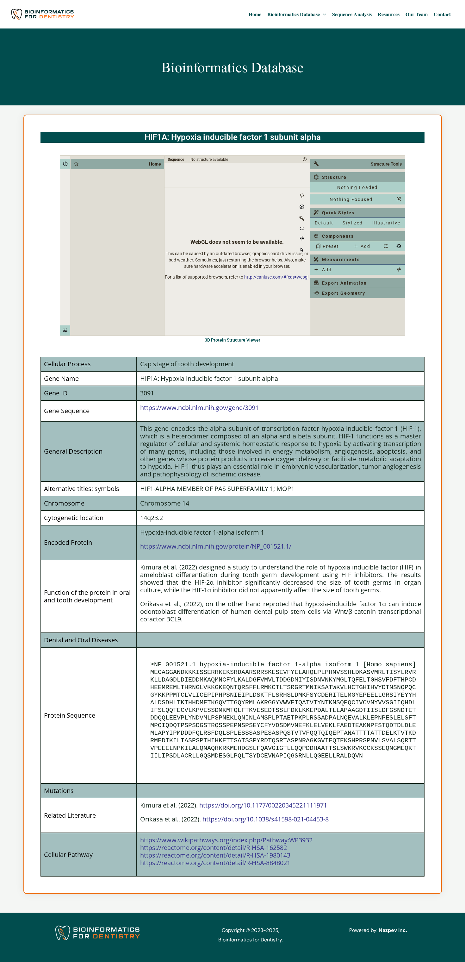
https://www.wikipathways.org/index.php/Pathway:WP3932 (226, 840)
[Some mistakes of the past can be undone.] (398, 246)
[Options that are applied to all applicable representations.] (385, 246)
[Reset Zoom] (302, 196)
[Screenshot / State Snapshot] (302, 207)
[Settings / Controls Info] (302, 239)
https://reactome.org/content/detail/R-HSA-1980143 (215, 855)
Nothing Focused (351, 199)
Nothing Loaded (357, 187)
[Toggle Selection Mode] (302, 250)
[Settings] (65, 330)
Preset (331, 246)
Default (324, 222)
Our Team (417, 14)
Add (365, 246)
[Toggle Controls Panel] (302, 218)
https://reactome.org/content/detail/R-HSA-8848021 (215, 862)
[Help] (65, 164)
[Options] (398, 270)
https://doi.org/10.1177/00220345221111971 (263, 805)
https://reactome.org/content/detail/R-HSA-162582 (213, 847)
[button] (323, 14)
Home (255, 14)
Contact (442, 14)
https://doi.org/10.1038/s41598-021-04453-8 (265, 819)
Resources (389, 14)
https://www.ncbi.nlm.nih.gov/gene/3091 (199, 407)
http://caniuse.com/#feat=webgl (276, 277)
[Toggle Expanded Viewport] (302, 228)
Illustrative (386, 222)
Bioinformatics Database (293, 14)
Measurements (341, 259)
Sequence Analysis (352, 14)
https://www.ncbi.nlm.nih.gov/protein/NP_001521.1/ (215, 546)
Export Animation (344, 283)
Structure (334, 177)
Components (338, 236)
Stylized (353, 222)
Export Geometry (343, 293)
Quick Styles (338, 212)
